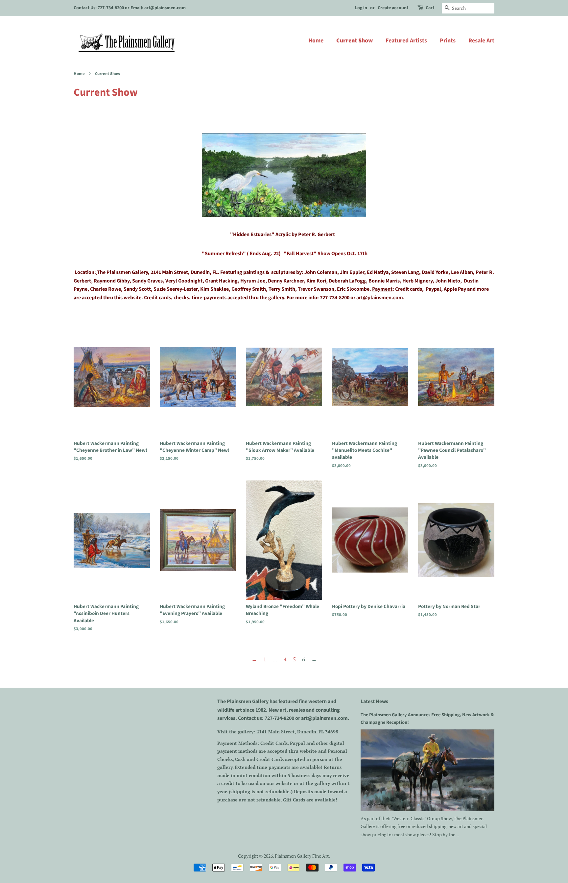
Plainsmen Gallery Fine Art (302, 856)
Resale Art (481, 41)
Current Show (354, 41)
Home (315, 41)
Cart (430, 8)
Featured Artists (406, 41)
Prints (448, 41)
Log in (361, 8)
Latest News (374, 701)
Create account (393, 8)
